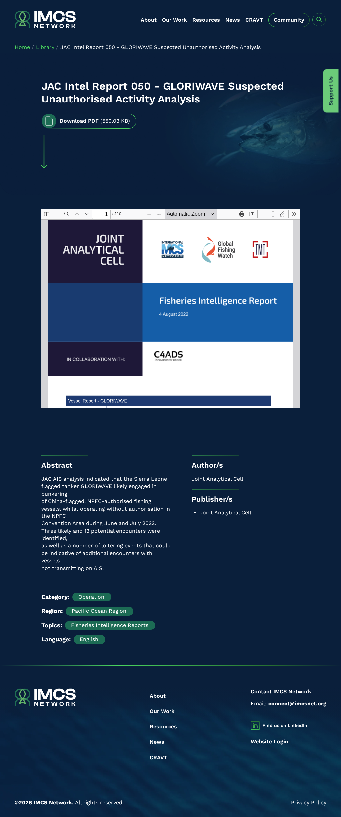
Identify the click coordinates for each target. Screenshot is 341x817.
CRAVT (254, 20)
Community (289, 20)
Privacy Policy (308, 802)
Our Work (174, 20)
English (89, 639)
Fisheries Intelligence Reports (109, 625)
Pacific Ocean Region (99, 611)
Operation (91, 597)
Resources (206, 20)
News (232, 20)
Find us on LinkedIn (284, 725)
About (149, 20)
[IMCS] (45, 20)
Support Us (331, 91)
